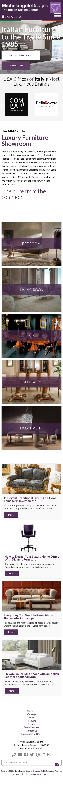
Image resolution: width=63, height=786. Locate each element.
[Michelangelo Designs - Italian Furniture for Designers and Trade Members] (31, 7)
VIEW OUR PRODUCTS (21, 55)
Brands (31, 724)
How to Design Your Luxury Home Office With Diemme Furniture (32, 558)
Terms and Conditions (31, 734)
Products (31, 720)
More (11, 515)
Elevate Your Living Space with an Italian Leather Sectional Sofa (32, 675)
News (31, 717)
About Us (31, 711)
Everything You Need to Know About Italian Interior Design (28, 616)
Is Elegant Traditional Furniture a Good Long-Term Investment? (30, 499)
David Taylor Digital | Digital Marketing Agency (33, 774)
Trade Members (31, 727)
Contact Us (31, 730)
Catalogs (31, 714)
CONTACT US (16, 65)
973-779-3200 (13, 16)
